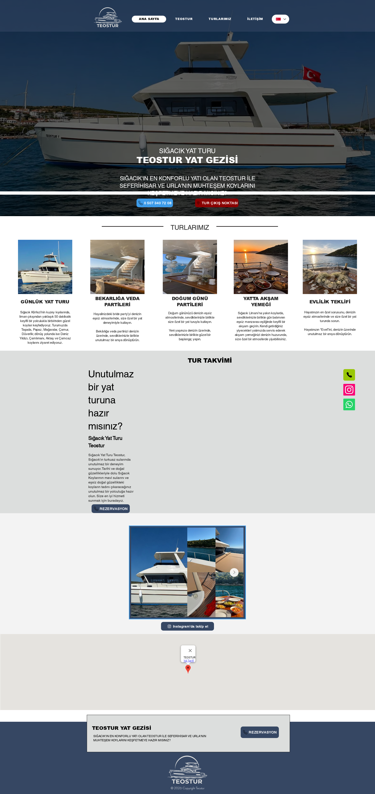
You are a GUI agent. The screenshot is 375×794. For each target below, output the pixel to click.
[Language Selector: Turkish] (280, 19)
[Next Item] (234, 572)
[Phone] (349, 375)
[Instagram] (349, 390)
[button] (219, 19)
